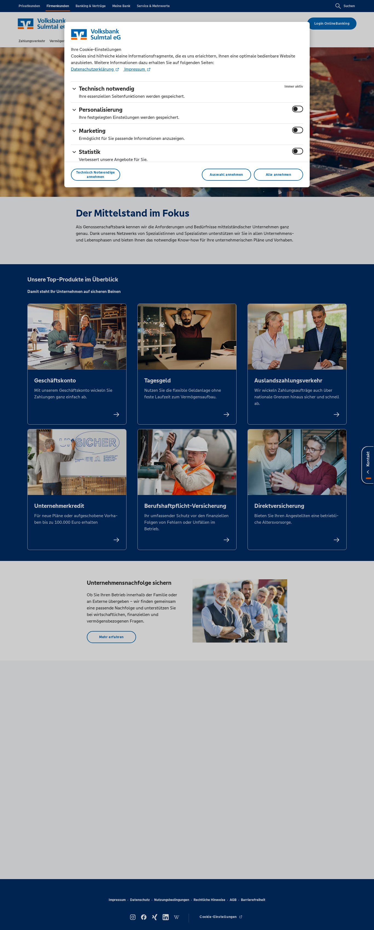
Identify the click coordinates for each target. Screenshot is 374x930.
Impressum (134, 69)
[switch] (297, 109)
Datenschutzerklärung (93, 69)
